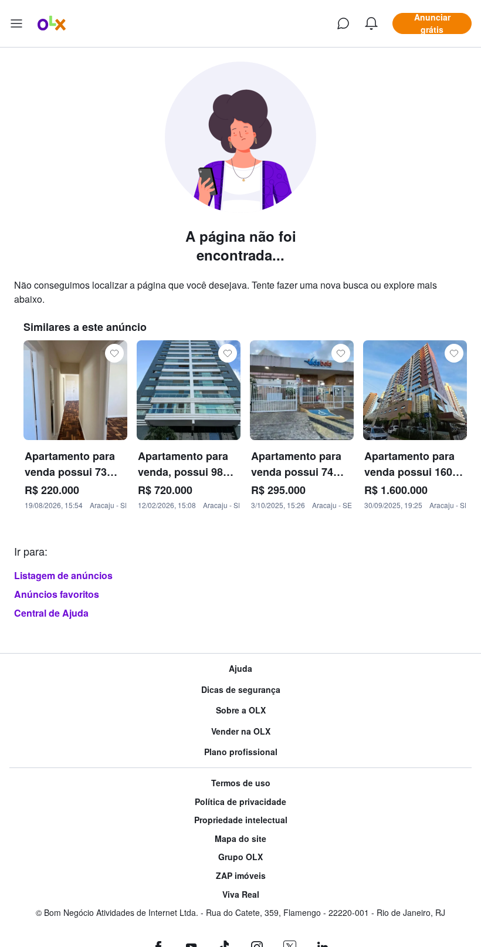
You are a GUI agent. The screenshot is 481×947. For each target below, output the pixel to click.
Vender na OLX (240, 731)
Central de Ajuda (51, 613)
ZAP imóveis (241, 875)
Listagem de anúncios (63, 575)
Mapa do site (240, 838)
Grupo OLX (240, 857)
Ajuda (240, 668)
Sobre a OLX (241, 710)
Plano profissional (240, 751)
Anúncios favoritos (56, 594)
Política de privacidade (240, 801)
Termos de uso (240, 783)
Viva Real (240, 894)
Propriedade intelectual (240, 820)
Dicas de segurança (240, 689)
